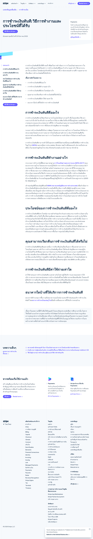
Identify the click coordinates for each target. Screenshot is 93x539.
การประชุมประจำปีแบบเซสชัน (79, 434)
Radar (27, 475)
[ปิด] (89, 529)
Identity (27, 455)
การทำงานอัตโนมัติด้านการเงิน (57, 442)
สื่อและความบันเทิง (53, 474)
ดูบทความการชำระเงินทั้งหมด (10, 353)
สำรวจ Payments (53, 396)
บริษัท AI (50, 459)
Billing (27, 432)
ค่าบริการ (50, 3)
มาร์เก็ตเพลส (52, 449)
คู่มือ (71, 424)
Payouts (28, 473)
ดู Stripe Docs (75, 394)
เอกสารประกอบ (52, 506)
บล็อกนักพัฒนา (52, 522)
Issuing (27, 460)
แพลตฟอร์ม (51, 454)
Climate (27, 439)
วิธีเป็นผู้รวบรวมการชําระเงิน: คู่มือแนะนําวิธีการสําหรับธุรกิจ (46, 353)
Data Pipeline (29, 447)
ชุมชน (72, 432)
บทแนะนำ (6, 65)
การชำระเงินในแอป (54, 447)
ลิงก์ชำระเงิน (29, 467)
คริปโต (27, 445)
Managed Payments (31, 465)
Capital (27, 434)
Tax (26, 483)
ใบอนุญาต (73, 442)
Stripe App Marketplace (55, 494)
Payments (28, 470)
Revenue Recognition (32, 478)
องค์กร (50, 424)
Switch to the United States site (57, 534)
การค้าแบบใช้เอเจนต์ (54, 429)
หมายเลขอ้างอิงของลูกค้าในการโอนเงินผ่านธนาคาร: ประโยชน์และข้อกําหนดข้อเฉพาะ (53, 347)
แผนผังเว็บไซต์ (74, 445)
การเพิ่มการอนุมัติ (30, 429)
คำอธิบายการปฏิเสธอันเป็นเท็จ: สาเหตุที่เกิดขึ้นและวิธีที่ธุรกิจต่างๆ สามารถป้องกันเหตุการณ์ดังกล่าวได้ (58, 350)
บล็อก (72, 429)
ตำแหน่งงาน (74, 459)
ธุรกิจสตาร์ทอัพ (52, 427)
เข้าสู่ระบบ (71, 3)
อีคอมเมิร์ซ (51, 434)
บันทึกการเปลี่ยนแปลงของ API (57, 514)
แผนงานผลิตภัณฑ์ (75, 457)
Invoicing (28, 457)
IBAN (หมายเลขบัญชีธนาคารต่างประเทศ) (62, 185)
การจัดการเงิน (52, 452)
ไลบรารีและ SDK (53, 517)
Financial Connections (32, 452)
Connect (28, 442)
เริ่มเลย (6, 396)
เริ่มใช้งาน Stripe (9, 31)
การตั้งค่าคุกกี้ (74, 447)
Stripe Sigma (29, 480)
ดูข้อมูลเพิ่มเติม (75, 37)
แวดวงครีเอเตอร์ (53, 462)
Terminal (28, 485)
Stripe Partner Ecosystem (56, 497)
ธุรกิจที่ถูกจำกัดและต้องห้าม (78, 439)
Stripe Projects (52, 519)
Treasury (28, 488)
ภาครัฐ (50, 482)
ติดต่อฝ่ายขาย (83, 3)
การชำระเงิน (23, 10)
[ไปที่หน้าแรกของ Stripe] (5, 421)
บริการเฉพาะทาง (53, 479)
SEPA (34, 145)
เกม (49, 465)
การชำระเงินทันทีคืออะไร (11, 69)
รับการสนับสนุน (75, 474)
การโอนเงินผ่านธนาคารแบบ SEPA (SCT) (69, 163)
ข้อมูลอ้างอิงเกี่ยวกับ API (55, 509)
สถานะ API (51, 512)
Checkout (28, 437)
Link (26, 462)
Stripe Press (74, 465)
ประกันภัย (51, 472)
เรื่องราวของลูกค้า (75, 427)
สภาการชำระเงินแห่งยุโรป (41, 300)
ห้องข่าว (72, 462)
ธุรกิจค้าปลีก (51, 485)
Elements (28, 450)
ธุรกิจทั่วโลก (51, 444)
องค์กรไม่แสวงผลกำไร (54, 477)
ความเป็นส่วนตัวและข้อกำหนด (79, 437)
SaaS (49, 457)
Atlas (27, 427)
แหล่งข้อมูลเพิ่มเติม (10, 10)
